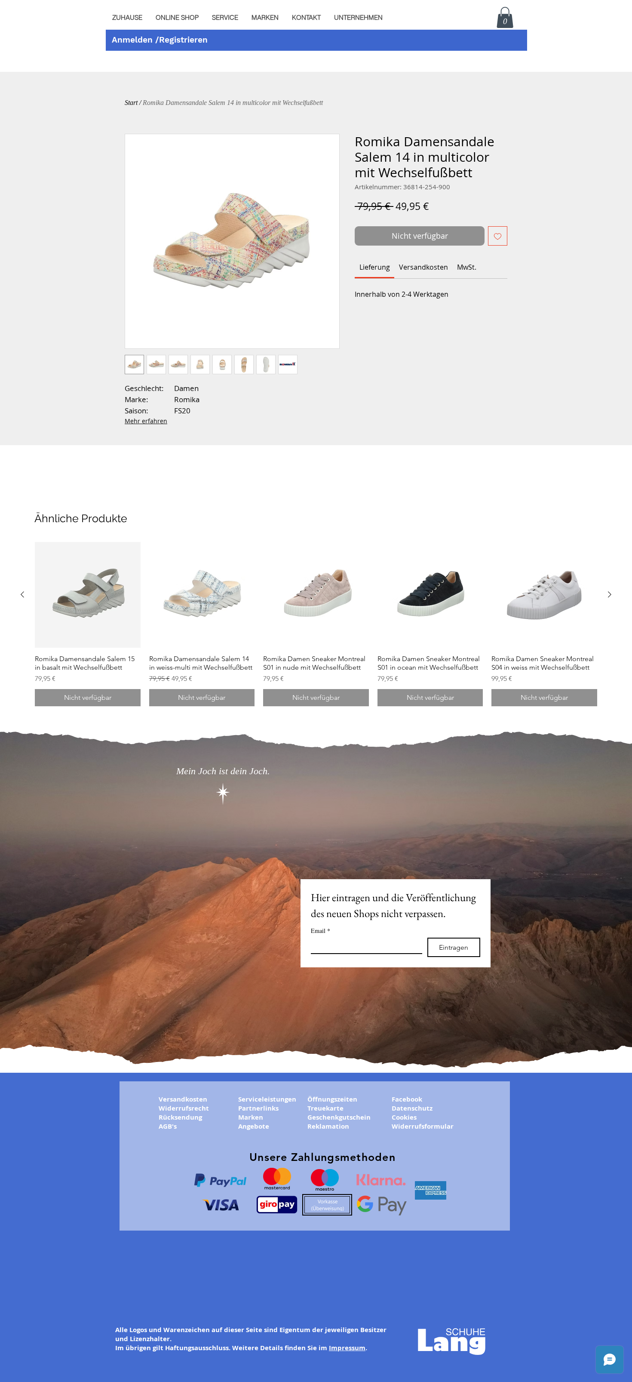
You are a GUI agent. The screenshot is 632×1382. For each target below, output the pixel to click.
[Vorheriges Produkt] (22, 594)
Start (131, 102)
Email (320, 930)
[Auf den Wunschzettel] (497, 236)
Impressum (347, 1347)
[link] (374, 267)
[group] (316, 624)
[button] (225, 18)
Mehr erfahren (146, 421)
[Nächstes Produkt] (609, 594)
